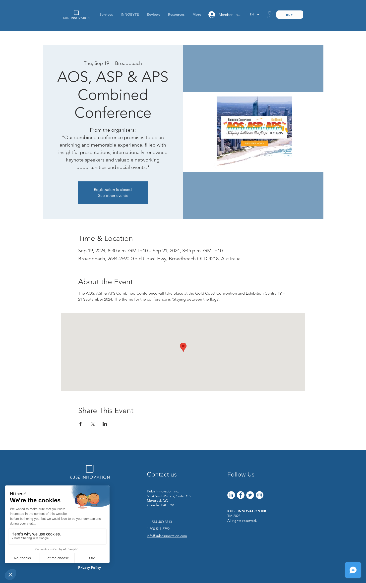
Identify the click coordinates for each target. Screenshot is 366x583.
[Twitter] (250, 495)
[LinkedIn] (231, 495)
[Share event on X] (92, 424)
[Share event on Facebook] (80, 424)
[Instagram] (259, 495)
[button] (176, 14)
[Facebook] (240, 495)
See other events (113, 195)
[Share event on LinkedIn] (105, 424)
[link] (269, 14)
